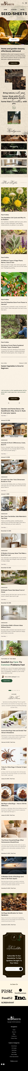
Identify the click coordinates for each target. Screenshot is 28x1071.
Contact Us (14, 1036)
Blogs (14, 1034)
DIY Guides (14, 1048)
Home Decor (4, 440)
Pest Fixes (12, 742)
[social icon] (1, 1064)
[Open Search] (23, 3)
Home (14, 1029)
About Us (14, 1032)
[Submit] (20, 969)
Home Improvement (14, 1056)
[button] (9, 403)
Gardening (14, 1050)
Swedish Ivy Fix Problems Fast (13, 663)
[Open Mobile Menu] (26, 3)
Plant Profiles (5, 215)
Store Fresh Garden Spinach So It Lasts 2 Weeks (14, 36)
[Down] (14, 107)
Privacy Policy (14, 1038)
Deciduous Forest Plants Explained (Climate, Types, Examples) (12, 346)
